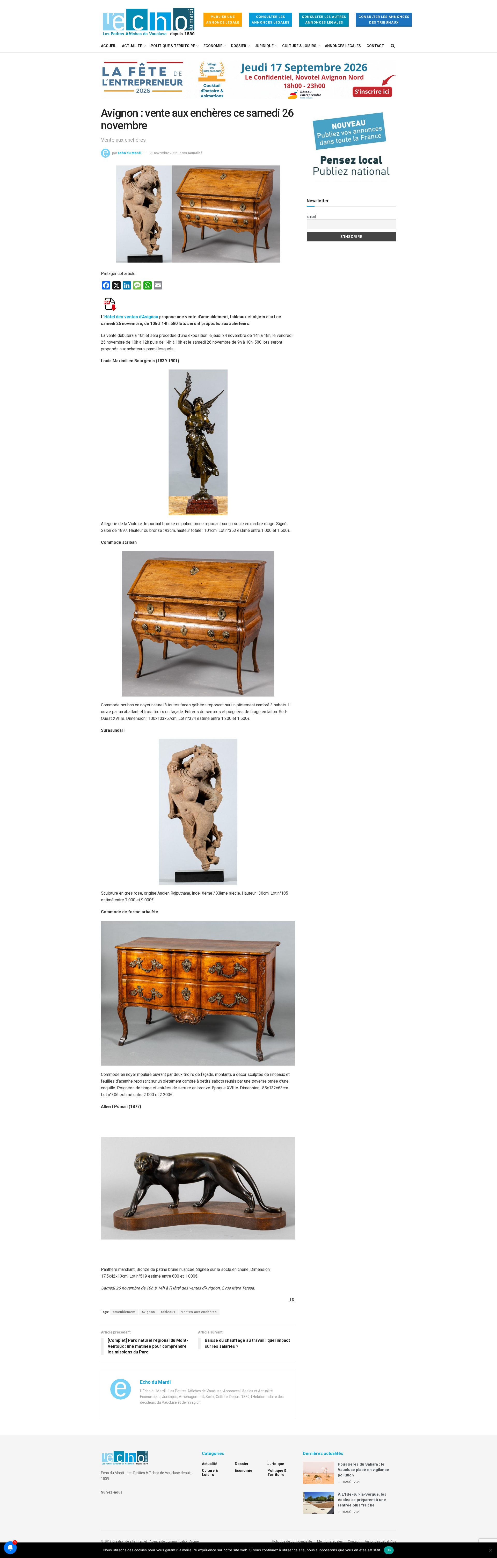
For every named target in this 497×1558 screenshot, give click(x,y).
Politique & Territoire (173, 46)
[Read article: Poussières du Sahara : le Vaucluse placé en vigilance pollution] (318, 1473)
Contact (375, 46)
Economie (212, 46)
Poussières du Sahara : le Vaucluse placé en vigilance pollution (363, 1469)
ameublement (124, 1312)
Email (311, 216)
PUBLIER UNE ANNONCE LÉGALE (222, 19)
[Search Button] (393, 45)
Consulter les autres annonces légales (324, 19)
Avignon (148, 1312)
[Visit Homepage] (148, 20)
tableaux (168, 1312)
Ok (388, 1550)
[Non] (490, 1550)
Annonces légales (343, 46)
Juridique (264, 46)
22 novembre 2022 (163, 153)
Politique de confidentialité (292, 1541)
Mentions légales (330, 1541)
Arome (194, 1541)
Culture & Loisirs (299, 46)
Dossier (238, 46)
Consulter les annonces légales (270, 19)
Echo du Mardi (129, 153)
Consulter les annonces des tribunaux (384, 19)
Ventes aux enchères (199, 1312)
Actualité (132, 46)
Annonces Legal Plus (380, 1541)
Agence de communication (168, 1541)
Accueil (108, 46)
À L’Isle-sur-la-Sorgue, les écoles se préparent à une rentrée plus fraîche (362, 1500)
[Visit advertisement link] (248, 83)
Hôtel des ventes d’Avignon (131, 316)
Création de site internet (129, 1541)
